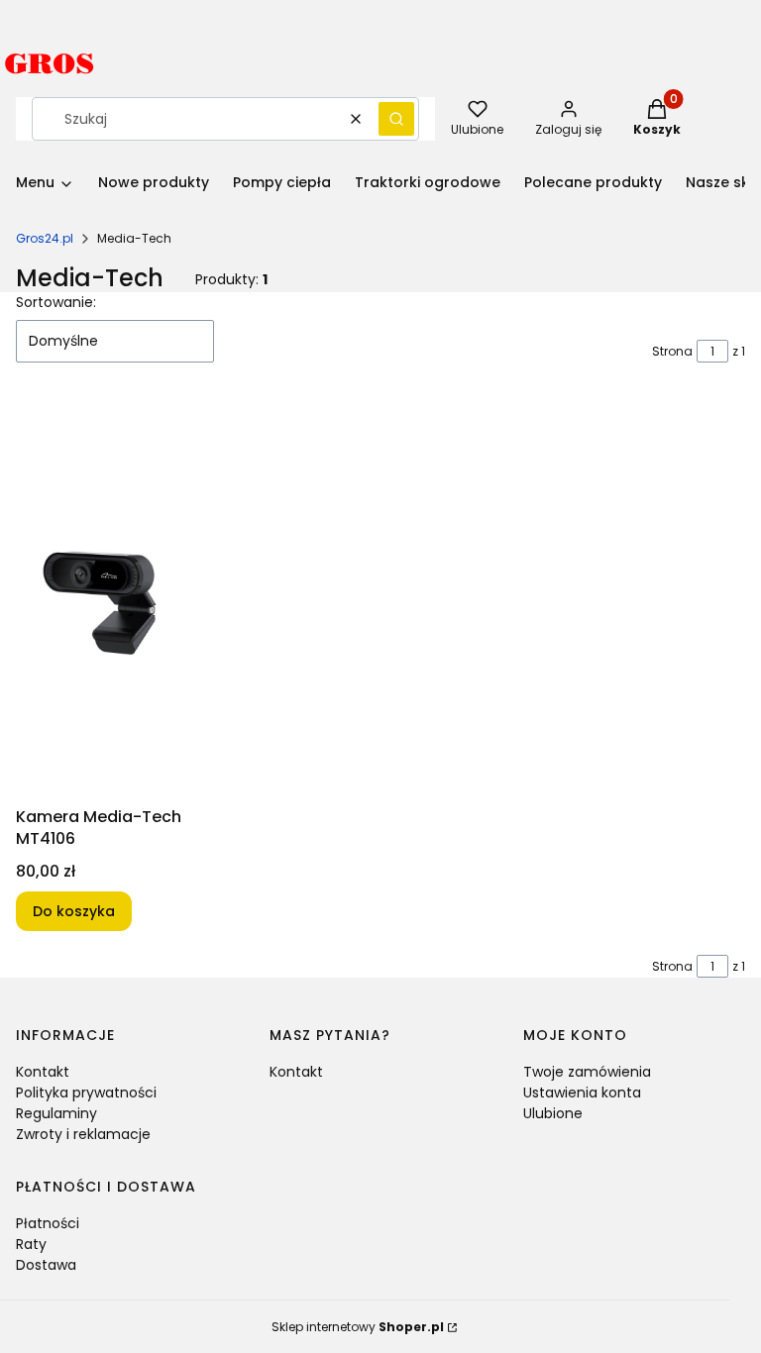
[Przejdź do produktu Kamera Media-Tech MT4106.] (101, 600)
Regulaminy (56, 1113)
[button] (396, 119)
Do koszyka (74, 911)
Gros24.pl (44, 238)
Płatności (47, 1223)
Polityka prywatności (86, 1092)
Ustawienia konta (582, 1092)
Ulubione (553, 1113)
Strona (672, 351)
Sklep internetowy (358, 1326)
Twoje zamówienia (587, 1072)
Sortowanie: (56, 302)
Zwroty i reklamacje (83, 1134)
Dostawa (46, 1265)
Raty (31, 1244)
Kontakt (42, 1072)
